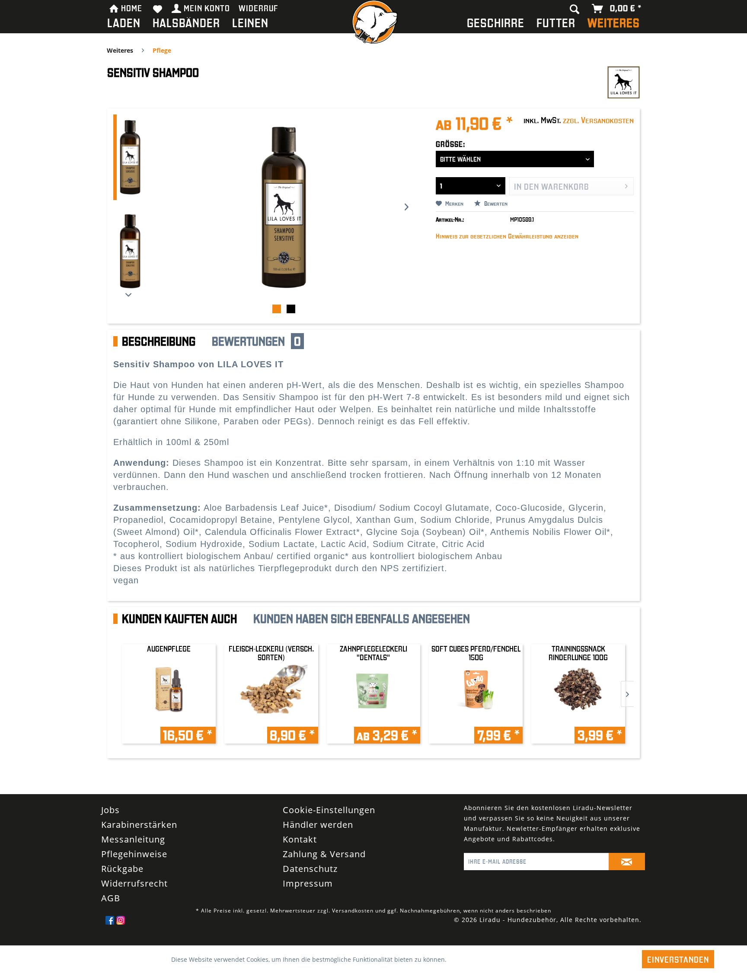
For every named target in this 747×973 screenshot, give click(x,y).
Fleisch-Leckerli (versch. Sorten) (271, 652)
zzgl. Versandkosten (598, 119)
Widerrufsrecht (134, 894)
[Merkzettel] (158, 8)
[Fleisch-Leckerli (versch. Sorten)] (271, 678)
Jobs (110, 820)
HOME (131, 8)
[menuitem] (124, 24)
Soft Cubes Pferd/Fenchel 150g (475, 652)
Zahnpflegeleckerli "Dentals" (373, 652)
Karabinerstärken (139, 835)
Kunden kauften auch (179, 619)
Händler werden (318, 835)
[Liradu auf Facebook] (109, 930)
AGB (110, 908)
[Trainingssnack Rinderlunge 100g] (578, 678)
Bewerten (495, 203)
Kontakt (300, 849)
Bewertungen (256, 341)
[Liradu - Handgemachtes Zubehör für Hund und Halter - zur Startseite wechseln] (373, 24)
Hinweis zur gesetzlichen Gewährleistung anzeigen (507, 236)
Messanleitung (133, 849)
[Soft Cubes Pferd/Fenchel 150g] (476, 678)
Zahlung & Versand (324, 864)
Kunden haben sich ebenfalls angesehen (361, 619)
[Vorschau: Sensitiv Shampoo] (128, 157)
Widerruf (258, 8)
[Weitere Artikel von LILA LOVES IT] (623, 81)
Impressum (308, 894)
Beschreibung (158, 341)
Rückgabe (122, 879)
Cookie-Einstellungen (329, 820)
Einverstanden (678, 959)
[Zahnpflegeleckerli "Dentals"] (374, 678)
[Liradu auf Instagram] (120, 930)
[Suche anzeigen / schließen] (574, 8)
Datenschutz (310, 879)
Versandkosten (353, 921)
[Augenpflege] (169, 678)
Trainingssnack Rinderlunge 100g (578, 652)
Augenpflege (169, 648)
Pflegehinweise (134, 864)
